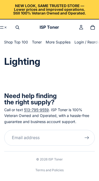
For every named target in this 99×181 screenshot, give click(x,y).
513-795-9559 (36, 109)
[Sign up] (86, 137)
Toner (37, 42)
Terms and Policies (49, 170)
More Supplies (58, 42)
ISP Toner (55, 159)
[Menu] (3, 27)
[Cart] (92, 27)
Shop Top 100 (16, 42)
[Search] (17, 27)
